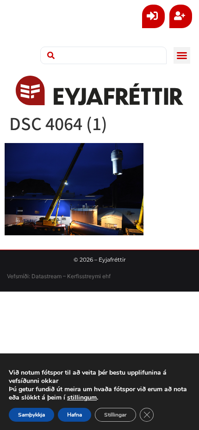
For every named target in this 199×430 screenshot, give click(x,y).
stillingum (82, 398)
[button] (182, 55)
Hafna (74, 414)
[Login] (153, 16)
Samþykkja (31, 414)
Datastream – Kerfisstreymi (65, 276)
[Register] (180, 16)
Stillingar (115, 414)
